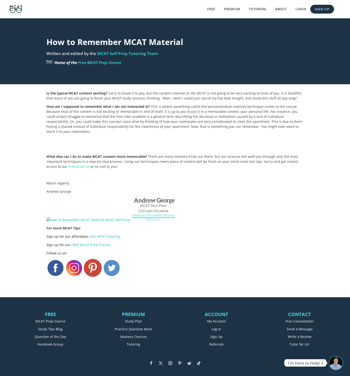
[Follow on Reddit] (189, 363)
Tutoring (257, 9)
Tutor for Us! (300, 344)
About (281, 9)
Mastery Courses (133, 336)
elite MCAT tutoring (104, 236)
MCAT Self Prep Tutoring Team (127, 53)
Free (211, 9)
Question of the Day (50, 336)
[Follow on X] (161, 363)
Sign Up (322, 9)
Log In (216, 329)
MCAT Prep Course (50, 321)
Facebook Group (50, 344)
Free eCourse (78, 166)
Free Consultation (299, 321)
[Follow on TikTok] (199, 363)
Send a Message (300, 329)
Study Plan (133, 321)
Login (300, 9)
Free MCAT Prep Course (99, 62)
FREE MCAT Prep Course (90, 244)
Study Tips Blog (50, 329)
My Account (216, 321)
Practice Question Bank (133, 329)
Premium (232, 9)
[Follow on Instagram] (170, 363)
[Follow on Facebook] (151, 363)
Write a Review (299, 336)
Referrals (216, 344)
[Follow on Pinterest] (180, 363)
